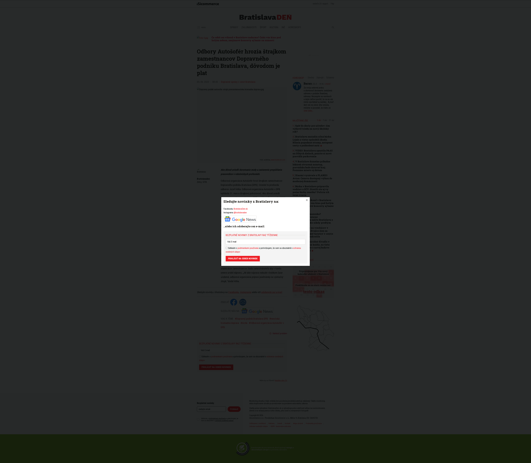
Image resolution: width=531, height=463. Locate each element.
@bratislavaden (240, 212)
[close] (307, 200)
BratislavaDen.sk (241, 209)
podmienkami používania (248, 248)
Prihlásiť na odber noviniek (242, 258)
